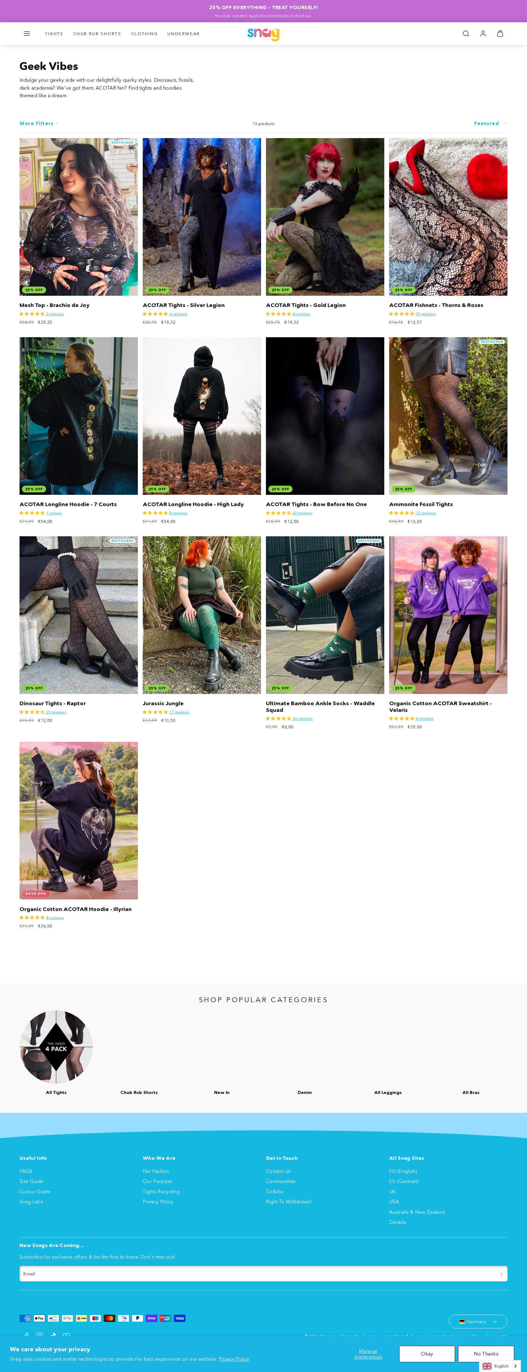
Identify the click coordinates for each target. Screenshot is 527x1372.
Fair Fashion (156, 1171)
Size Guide (31, 1181)
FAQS (26, 1171)
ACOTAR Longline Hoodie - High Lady (193, 504)
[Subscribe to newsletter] (501, 1274)
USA (394, 1202)
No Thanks (486, 1354)
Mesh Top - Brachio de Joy (55, 305)
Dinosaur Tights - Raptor (53, 703)
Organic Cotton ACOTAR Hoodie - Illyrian (76, 909)
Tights (54, 33)
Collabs (274, 1191)
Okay (427, 1354)
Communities (281, 1181)
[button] (27, 33)
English (501, 1365)
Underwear (183, 33)
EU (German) (404, 1181)
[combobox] (500, 1366)
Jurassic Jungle (163, 703)
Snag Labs (31, 1202)
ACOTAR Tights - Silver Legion (184, 305)
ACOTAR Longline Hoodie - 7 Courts (68, 504)
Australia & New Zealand (417, 1212)
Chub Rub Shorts (97, 33)
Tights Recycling (161, 1191)
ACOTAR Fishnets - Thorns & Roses (436, 305)
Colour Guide (35, 1191)
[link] (483, 33)
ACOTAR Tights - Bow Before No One (316, 504)
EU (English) (403, 1171)
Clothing (144, 33)
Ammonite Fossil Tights (421, 504)
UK (392, 1191)
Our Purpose (158, 1181)
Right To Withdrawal (288, 1202)
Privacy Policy (234, 1359)
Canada (397, 1222)
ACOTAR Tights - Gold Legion (306, 305)
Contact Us (278, 1171)
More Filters (36, 123)
